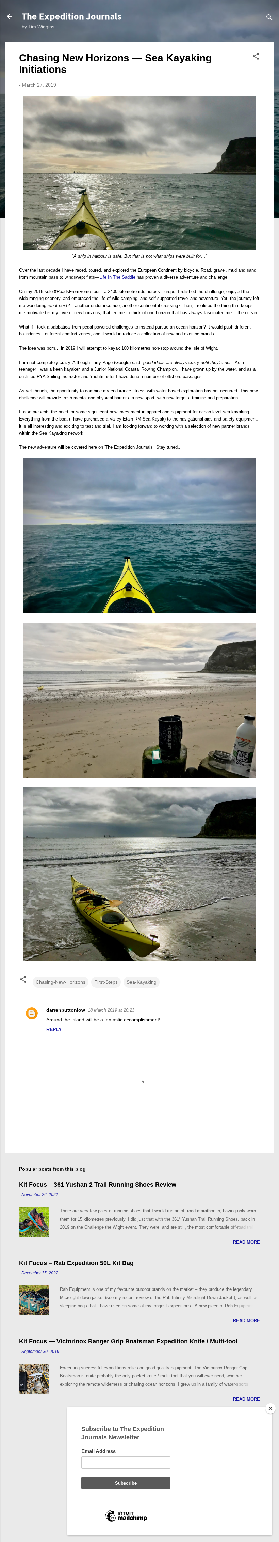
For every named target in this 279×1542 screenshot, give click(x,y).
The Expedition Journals (72, 16)
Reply (54, 1029)
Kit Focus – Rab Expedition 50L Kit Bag (76, 1262)
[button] (256, 57)
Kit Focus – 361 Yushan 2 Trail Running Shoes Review (97, 1184)
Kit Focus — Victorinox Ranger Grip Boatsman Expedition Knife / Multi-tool (128, 1341)
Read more (246, 1242)
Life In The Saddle (117, 277)
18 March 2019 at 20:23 (111, 1010)
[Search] (269, 18)
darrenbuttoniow (65, 1010)
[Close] (270, 1408)
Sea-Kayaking (142, 982)
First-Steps (106, 982)
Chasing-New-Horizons (60, 982)
